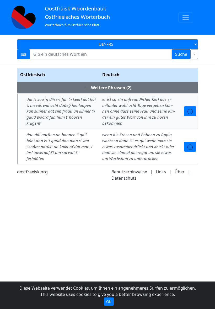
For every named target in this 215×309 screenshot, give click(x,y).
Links (161, 172)
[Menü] (185, 17)
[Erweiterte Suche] (194, 54)
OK (108, 301)
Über (180, 172)
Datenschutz (124, 178)
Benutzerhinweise (129, 172)
